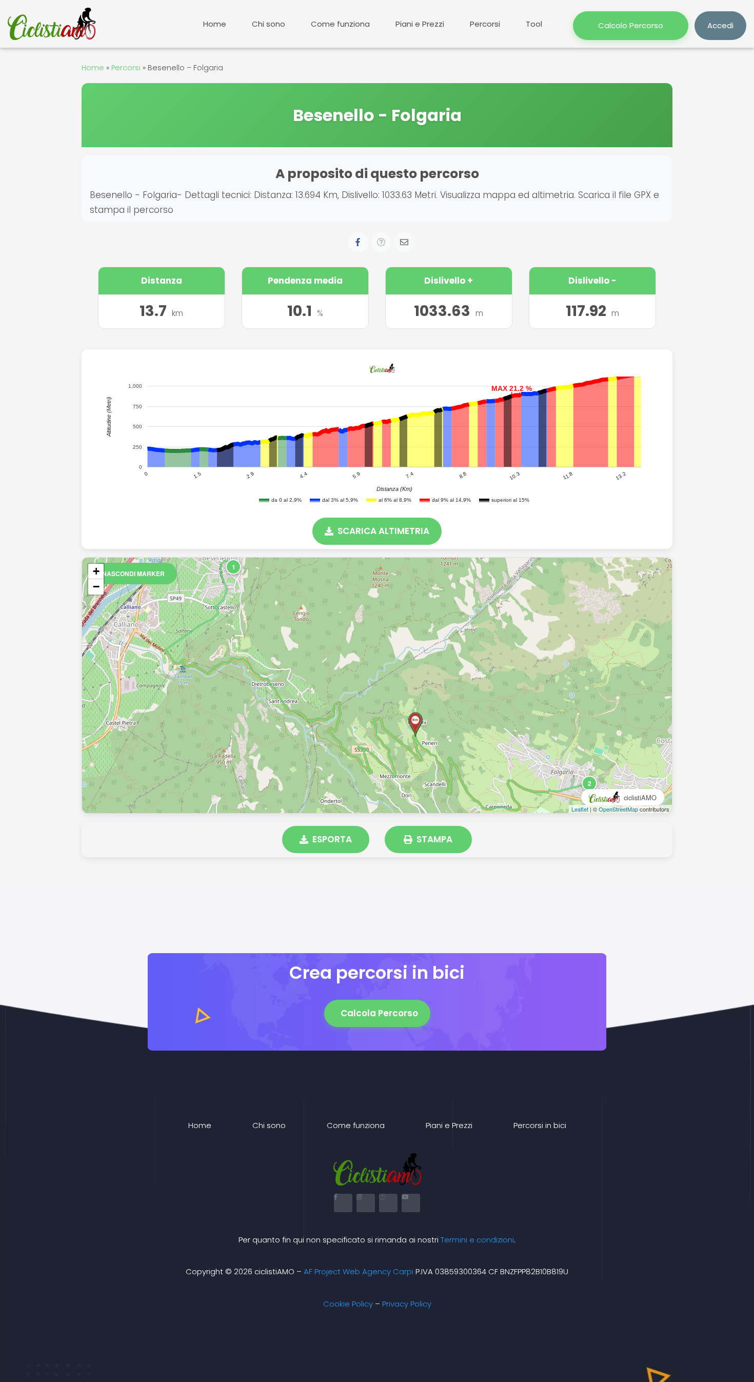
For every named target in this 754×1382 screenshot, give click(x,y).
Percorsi (485, 23)
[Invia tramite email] (404, 242)
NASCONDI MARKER (133, 573)
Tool (534, 23)
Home (214, 23)
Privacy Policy (406, 1303)
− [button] (96, 586)
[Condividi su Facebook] (358, 242)
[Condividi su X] (381, 242)
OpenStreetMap (618, 809)
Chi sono (268, 23)
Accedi (720, 25)
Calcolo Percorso (630, 25)
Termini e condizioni (477, 1239)
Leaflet (579, 809)
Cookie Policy (348, 1303)
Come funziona (340, 23)
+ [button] (96, 571)
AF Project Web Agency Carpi (358, 1271)
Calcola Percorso (379, 1013)
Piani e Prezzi (419, 23)
